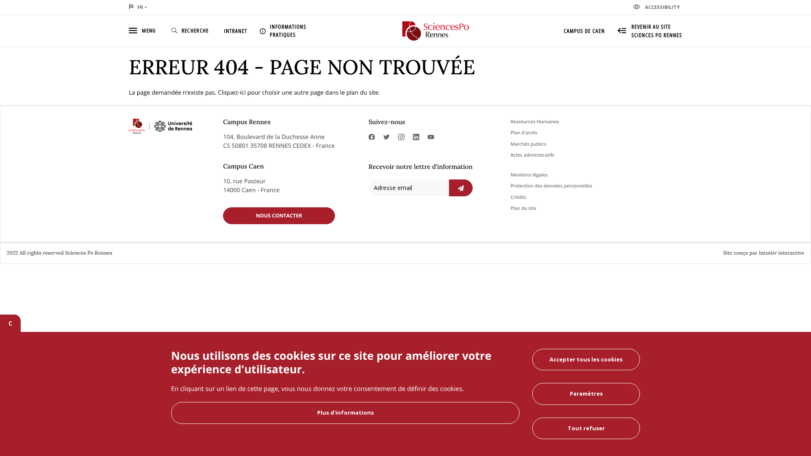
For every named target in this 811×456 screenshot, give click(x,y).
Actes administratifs (533, 155)
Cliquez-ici (232, 93)
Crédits (518, 197)
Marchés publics (529, 144)
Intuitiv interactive (781, 253)
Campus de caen (584, 31)
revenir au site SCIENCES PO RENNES (656, 31)
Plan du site (523, 208)
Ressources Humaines (535, 122)
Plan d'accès (524, 133)
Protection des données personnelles (551, 186)
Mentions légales (529, 175)
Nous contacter (279, 215)
